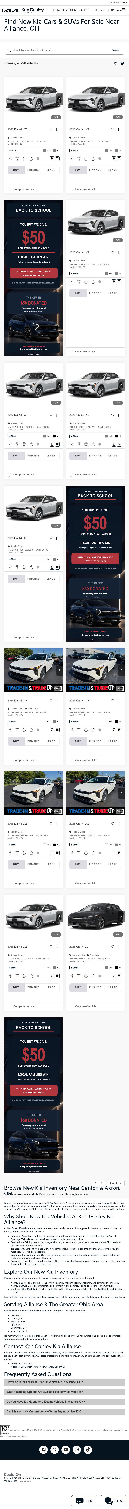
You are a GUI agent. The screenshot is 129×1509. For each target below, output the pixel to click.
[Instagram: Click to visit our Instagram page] (77, 1450)
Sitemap (36, 1478)
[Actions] (57, 130)
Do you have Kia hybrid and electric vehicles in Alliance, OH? (46, 1401)
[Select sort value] (121, 63)
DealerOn (27, 1478)
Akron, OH (16, 1325)
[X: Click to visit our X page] (54, 1450)
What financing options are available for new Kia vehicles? (45, 1392)
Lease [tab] (51, 170)
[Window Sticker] (57, 158)
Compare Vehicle (24, 189)
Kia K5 (104, 1236)
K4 (38, 1283)
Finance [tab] (33, 170)
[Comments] (52, 158)
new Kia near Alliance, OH (31, 1203)
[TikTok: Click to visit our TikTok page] (88, 1450)
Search (115, 50)
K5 (56, 1283)
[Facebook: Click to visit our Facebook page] (43, 1450)
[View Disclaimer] (38, 158)
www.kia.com (25, 1481)
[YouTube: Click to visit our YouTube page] (65, 1450)
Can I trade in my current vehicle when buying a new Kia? (44, 1411)
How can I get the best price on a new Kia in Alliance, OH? (45, 1382)
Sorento (113, 1236)
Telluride (25, 1239)
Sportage (15, 1239)
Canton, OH (17, 1318)
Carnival (108, 1286)
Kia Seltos (95, 1236)
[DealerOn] (12, 1474)
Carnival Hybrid (101, 1289)
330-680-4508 (27, 1363)
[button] (59, 99)
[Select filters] (115, 63)
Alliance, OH (52, 1261)
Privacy (44, 1478)
